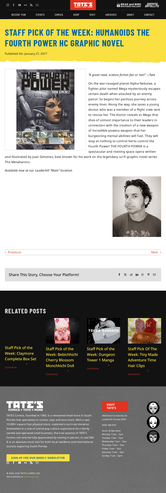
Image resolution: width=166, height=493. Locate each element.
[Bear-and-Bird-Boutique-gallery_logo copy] (129, 4)
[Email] (154, 274)
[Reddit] (131, 274)
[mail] (37, 5)
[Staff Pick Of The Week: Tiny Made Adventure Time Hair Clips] (144, 320)
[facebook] (13, 5)
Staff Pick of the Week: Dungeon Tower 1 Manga (101, 354)
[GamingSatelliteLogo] (151, 4)
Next (154, 252)
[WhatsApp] (142, 274)
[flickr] (25, 5)
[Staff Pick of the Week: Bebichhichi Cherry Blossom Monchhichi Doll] (62, 320)
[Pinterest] (148, 274)
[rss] (31, 5)
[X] (125, 274)
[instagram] (7, 5)
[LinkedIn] (137, 274)
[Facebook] (119, 274)
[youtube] (19, 5)
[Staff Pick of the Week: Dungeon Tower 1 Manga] (103, 320)
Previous (14, 252)
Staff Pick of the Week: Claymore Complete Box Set (20, 353)
